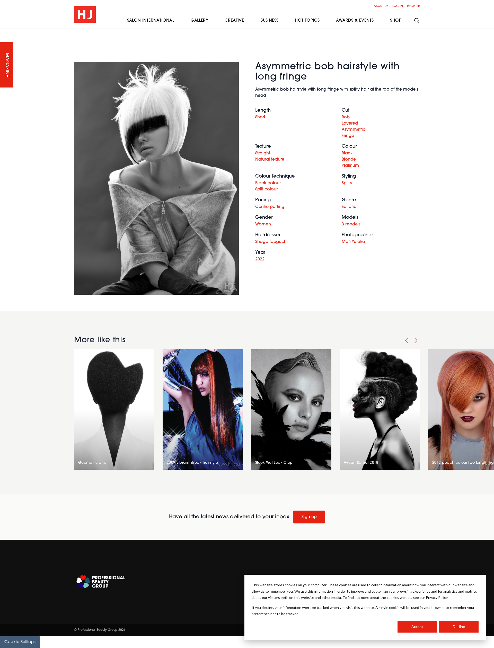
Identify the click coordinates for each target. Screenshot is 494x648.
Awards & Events (355, 21)
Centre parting (269, 207)
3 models (351, 224)
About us (381, 6)
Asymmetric (353, 130)
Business (269, 21)
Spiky (347, 183)
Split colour (266, 189)
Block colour (268, 183)
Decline (459, 626)
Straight (262, 153)
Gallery (199, 21)
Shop (395, 21)
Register (413, 6)
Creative (234, 21)
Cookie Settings (20, 642)
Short (260, 117)
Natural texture (269, 159)
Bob (346, 117)
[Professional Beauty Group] (101, 582)
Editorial (350, 207)
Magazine (6, 65)
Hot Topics (307, 21)
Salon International (150, 21)
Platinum (350, 166)
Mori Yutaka (353, 242)
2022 (259, 259)
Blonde (349, 159)
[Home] (85, 14)
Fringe (348, 136)
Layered (350, 123)
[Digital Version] (4, 32)
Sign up (309, 517)
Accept (417, 626)
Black (347, 153)
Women (263, 224)
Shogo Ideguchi (271, 242)
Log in (397, 6)
